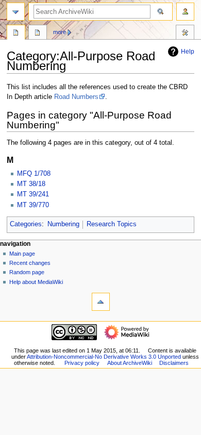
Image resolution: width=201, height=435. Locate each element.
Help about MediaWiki (36, 282)
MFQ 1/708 (34, 173)
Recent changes (30, 263)
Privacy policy (81, 363)
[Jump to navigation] (16, 12)
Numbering (63, 224)
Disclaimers (174, 363)
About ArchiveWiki (129, 363)
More (59, 32)
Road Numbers (76, 97)
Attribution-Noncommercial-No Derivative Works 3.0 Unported (104, 357)
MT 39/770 (33, 205)
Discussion (37, 33)
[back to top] (101, 302)
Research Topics (112, 224)
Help (187, 51)
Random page (26, 272)
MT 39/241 (33, 194)
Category (16, 33)
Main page (22, 253)
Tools (185, 33)
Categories (26, 224)
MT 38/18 (31, 184)
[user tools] (185, 12)
